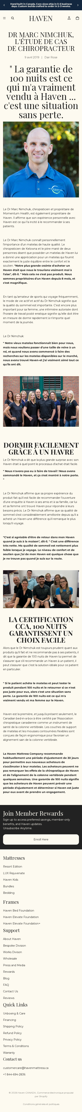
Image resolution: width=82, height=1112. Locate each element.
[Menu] (4, 18)
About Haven (12, 939)
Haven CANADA (27, 1092)
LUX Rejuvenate (14, 873)
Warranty (9, 1052)
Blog (6, 978)
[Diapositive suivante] (78, 5)
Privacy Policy (12, 1039)
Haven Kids (10, 879)
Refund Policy (12, 1033)
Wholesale (10, 958)
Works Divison (12, 952)
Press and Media (14, 965)
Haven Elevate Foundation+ (21, 923)
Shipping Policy (13, 1026)
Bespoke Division (14, 945)
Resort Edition (12, 866)
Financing (9, 1020)
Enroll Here (41, 839)
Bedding (8, 893)
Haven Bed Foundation (18, 910)
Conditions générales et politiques (41, 1104)
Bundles (8, 886)
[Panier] (77, 18)
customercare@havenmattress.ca (25, 1068)
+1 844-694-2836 (14, 1074)
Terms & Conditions (16, 1046)
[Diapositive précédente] (4, 5)
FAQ (6, 985)
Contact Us (10, 991)
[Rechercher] (12, 18)
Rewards (9, 971)
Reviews (8, 998)
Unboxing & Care (14, 1013)
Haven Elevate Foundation (21, 917)
